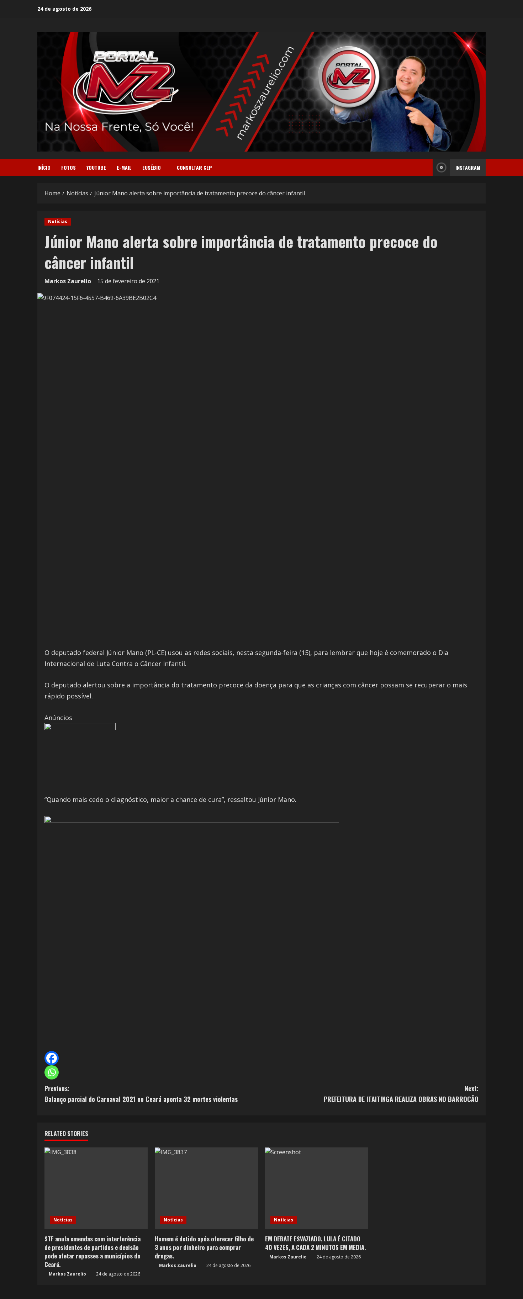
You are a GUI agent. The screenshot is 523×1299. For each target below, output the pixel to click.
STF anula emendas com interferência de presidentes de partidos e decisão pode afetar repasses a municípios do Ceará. (92, 1251)
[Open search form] (425, 167)
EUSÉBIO (151, 167)
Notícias (57, 221)
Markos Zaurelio (67, 281)
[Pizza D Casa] (80, 758)
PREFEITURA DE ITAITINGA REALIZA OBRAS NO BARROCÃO (401, 1094)
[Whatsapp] (51, 1072)
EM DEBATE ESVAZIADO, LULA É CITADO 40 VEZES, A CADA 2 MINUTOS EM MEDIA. (315, 1243)
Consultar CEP (194, 167)
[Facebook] (51, 1058)
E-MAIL (124, 167)
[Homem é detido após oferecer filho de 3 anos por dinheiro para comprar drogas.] (206, 1188)
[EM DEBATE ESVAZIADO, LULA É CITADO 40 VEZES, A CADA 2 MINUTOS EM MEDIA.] (316, 1188)
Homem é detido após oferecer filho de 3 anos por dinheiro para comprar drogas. (204, 1247)
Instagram (467, 167)
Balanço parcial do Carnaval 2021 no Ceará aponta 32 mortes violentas (141, 1094)
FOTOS (68, 167)
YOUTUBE (96, 167)
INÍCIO (44, 167)
